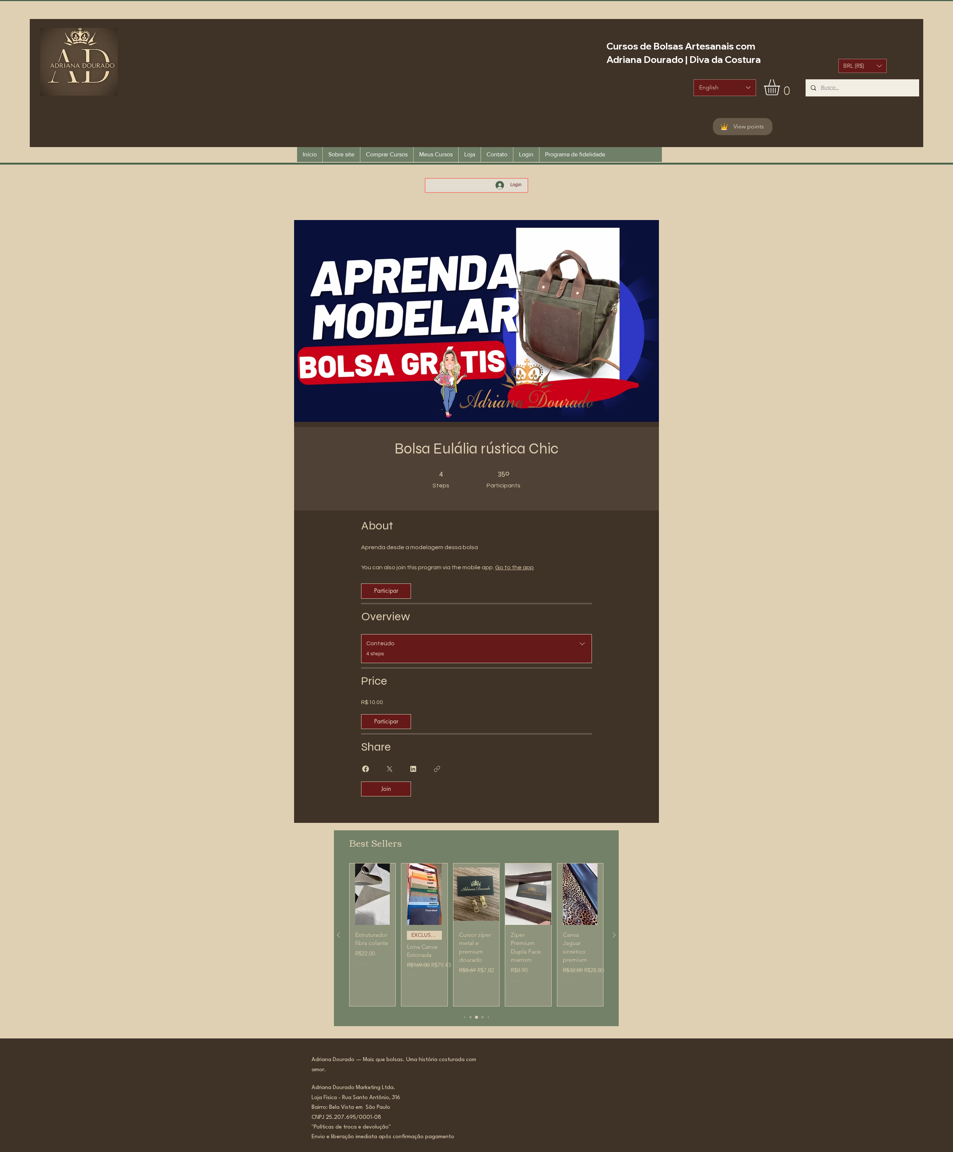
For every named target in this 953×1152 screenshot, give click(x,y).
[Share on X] (389, 768)
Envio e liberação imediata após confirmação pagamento (383, 1137)
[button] (862, 66)
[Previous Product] (338, 934)
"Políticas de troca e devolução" (351, 1127)
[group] (476, 935)
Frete (360, 964)
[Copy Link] (437, 768)
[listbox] (862, 66)
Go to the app (514, 567)
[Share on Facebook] (365, 768)
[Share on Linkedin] (413, 768)
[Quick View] (372, 894)
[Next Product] (614, 934)
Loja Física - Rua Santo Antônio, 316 (358, 1098)
